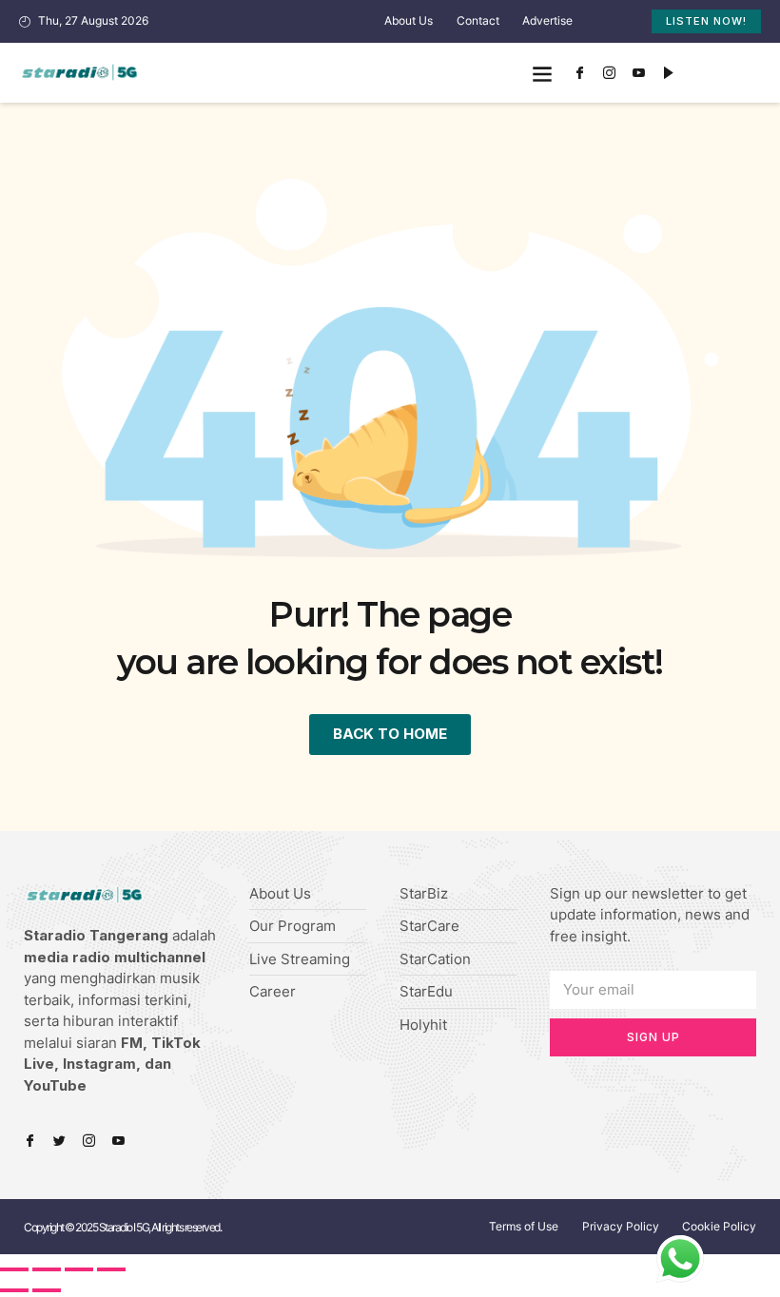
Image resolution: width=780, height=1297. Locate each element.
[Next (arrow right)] (46, 1290)
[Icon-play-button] (667, 73)
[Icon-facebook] (579, 73)
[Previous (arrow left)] (14, 1290)
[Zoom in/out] (111, 1269)
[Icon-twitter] (59, 1140)
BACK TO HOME (390, 734)
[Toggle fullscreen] (79, 1269)
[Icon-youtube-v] (638, 73)
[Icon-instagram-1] (608, 73)
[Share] (46, 1269)
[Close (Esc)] (14, 1269)
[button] (541, 72)
